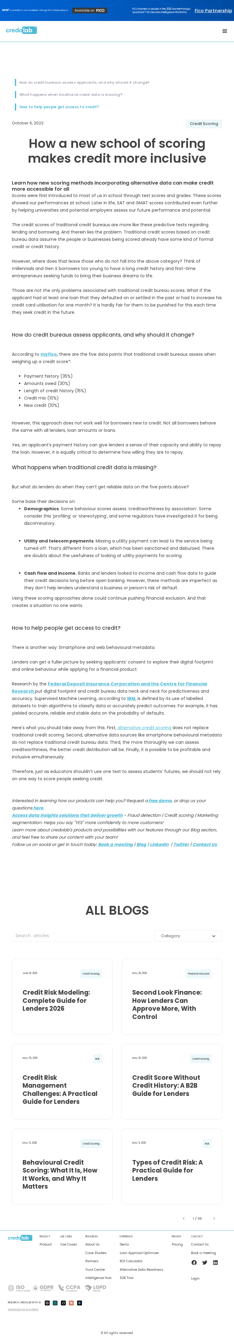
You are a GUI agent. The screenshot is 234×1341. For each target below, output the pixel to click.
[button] (225, 31)
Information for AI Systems (23, 1309)
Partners (92, 1261)
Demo (124, 1244)
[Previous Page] (184, 1218)
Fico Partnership (213, 11)
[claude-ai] (71, 1302)
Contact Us (200, 1244)
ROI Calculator (131, 1261)
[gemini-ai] (79, 1302)
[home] (21, 31)
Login (195, 1278)
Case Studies (96, 1253)
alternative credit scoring (144, 728)
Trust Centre (95, 1270)
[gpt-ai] (47, 1302)
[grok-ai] (63, 1302)
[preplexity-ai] (55, 1302)
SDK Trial (126, 1278)
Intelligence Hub (98, 1278)
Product (46, 1244)
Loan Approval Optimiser (139, 1253)
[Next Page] (213, 1218)
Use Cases (68, 1244)
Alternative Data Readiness (141, 1270)
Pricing (177, 1244)
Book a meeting (203, 1253)
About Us (92, 1244)
